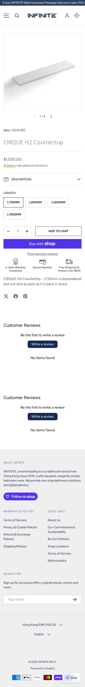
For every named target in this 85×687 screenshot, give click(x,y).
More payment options (42, 254)
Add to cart (58, 231)
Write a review (42, 344)
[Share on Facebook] (15, 296)
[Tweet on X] (6, 296)
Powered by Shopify (43, 668)
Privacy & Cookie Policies (20, 527)
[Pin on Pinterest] (25, 296)
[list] (42, 71)
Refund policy (57, 561)
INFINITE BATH (47, 661)
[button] (17, 15)
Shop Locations (58, 546)
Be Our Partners (59, 539)
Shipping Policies (15, 546)
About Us (54, 520)
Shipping (9, 165)
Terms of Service (15, 520)
